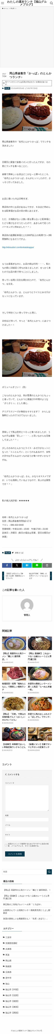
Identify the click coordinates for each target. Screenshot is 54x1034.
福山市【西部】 (12, 1013)
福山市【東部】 (12, 1007)
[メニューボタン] (2, 3)
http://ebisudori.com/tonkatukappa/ (18, 247)
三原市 (8, 937)
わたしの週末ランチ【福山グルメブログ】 (27, 3)
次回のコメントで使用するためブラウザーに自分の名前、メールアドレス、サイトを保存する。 (28, 845)
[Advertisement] (27, 38)
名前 (7, 815)
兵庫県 (8, 949)
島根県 (8, 966)
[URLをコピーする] (47, 565)
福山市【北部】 (12, 995)
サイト (7, 835)
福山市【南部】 (12, 1001)
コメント (9, 783)
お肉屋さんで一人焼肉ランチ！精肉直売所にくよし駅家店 (26, 911)
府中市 (8, 978)
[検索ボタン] (51, 3)
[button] (7, 565)
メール (7, 825)
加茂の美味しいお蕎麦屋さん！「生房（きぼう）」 (25, 919)
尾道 (7, 955)
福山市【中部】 (12, 989)
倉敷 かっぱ (19, 553)
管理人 (27, 615)
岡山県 (7, 88)
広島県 (8, 972)
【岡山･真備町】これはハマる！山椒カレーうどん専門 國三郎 (26, 897)
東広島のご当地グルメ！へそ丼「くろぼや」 (22, 904)
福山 (7, 984)
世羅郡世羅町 (11, 943)
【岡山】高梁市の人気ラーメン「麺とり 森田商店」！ (27, 890)
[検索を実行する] (49, 871)
